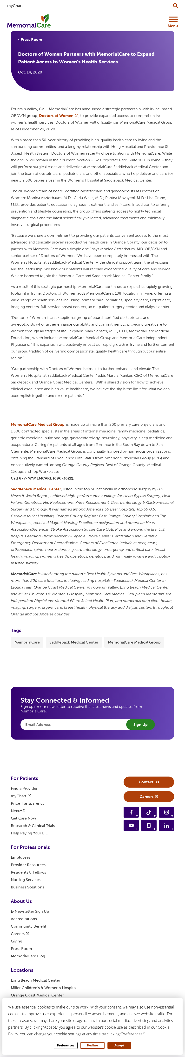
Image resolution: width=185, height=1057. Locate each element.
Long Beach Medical (35, 980)
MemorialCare (27, 642)
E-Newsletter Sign (30, 911)
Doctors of (56, 115)
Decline (92, 1045)
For (24, 778)
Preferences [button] (132, 1034)
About (21, 901)
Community (28, 926)
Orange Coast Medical (37, 995)
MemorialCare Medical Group (134, 642)
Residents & (28, 872)
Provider (28, 865)
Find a (24, 788)
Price (28, 803)
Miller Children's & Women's (44, 987)
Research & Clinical (33, 825)
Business (27, 887)
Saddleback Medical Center (73, 642)
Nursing (25, 879)
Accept (119, 1045)
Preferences (65, 1045)
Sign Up (140, 724)
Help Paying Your (29, 833)
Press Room (31, 39)
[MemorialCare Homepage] (29, 21)
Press (21, 948)
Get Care (23, 818)
